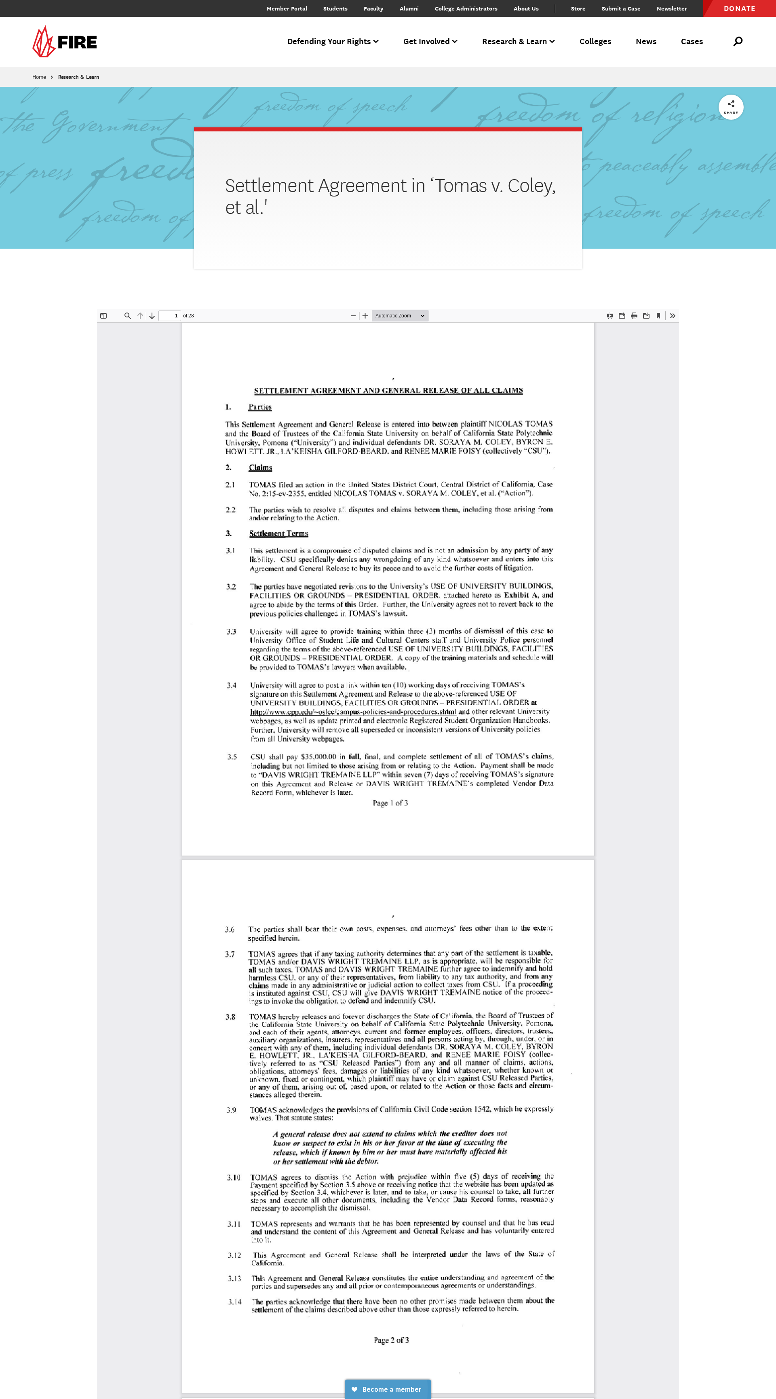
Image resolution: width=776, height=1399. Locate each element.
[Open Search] (738, 41)
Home (39, 76)
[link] (67, 42)
